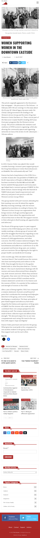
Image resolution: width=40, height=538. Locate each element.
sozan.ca (24, 535)
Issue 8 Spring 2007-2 (7, 351)
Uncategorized (6, 37)
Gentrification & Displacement (9, 348)
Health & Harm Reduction (23, 348)
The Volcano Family (27, 376)
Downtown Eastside (23, 346)
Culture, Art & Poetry (9, 506)
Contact (16, 527)
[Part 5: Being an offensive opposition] (29, 404)
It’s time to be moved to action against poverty (8, 362)
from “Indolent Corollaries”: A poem (30, 362)
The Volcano (16, 532)
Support (22, 527)
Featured (5, 494)
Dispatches (6, 498)
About (10, 527)
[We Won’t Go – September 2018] (29, 380)
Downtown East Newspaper (11, 346)
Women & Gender (25, 351)
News (5, 487)
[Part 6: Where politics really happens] (11, 404)
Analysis (5, 491)
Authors (29, 527)
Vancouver (16, 351)
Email (6, 448)
